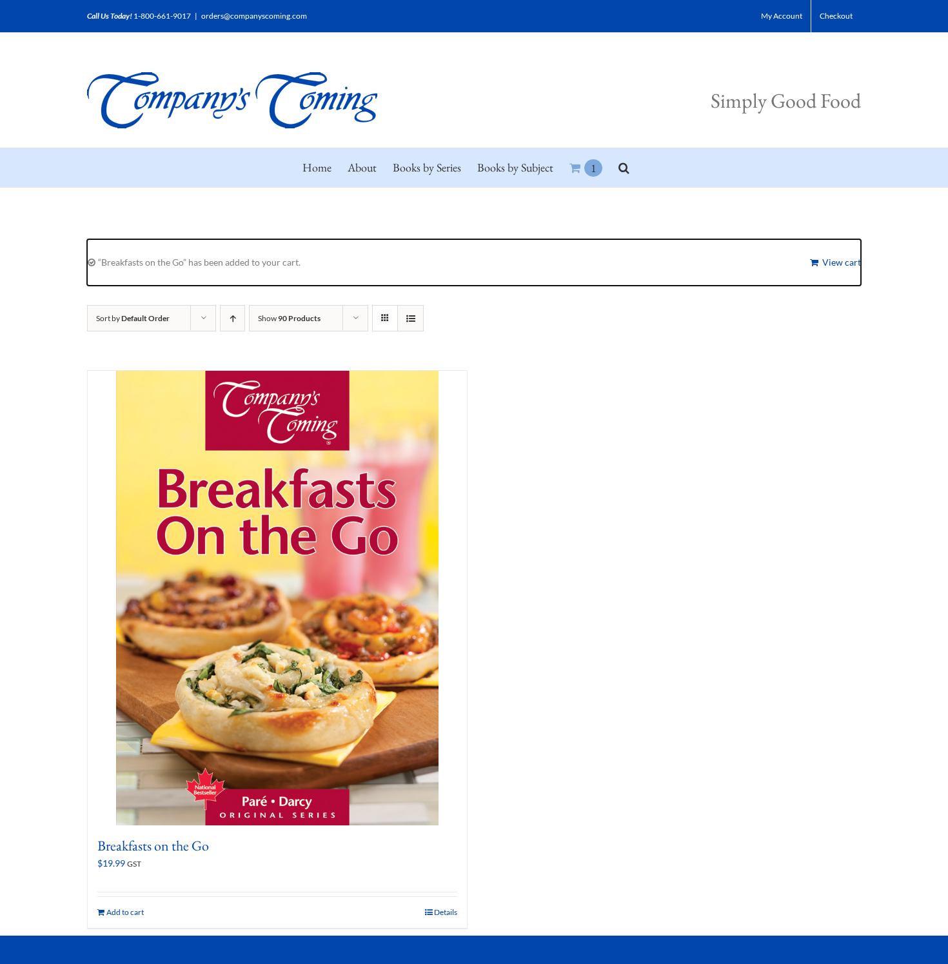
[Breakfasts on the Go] (277, 598)
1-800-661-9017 (162, 16)
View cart (841, 262)
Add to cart (125, 912)
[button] (623, 167)
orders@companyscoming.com (254, 16)
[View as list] (410, 318)
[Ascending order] (232, 318)
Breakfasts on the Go (153, 845)
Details (445, 912)
